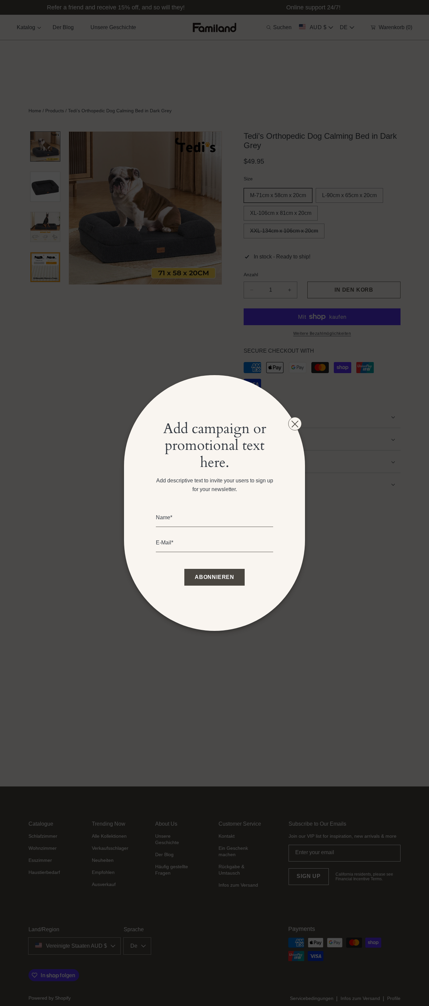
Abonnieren (214, 577)
